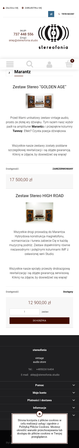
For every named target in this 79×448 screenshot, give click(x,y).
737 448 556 (23, 34)
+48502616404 (41, 369)
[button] (10, 64)
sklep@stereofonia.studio (23, 40)
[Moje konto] (49, 64)
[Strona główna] (53, 35)
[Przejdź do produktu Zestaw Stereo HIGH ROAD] (39, 212)
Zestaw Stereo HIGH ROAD (40, 195)
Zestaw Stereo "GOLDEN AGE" (39, 86)
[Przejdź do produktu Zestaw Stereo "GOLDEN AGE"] (39, 101)
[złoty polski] (51, 14)
